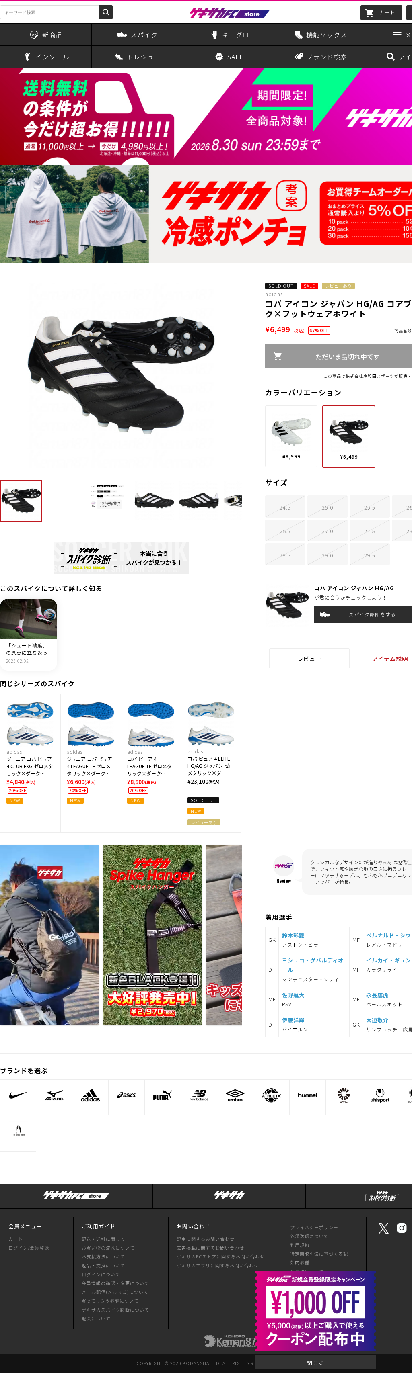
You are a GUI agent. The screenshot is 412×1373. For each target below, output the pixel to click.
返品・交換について (103, 1265)
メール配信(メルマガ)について (115, 1292)
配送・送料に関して (103, 1239)
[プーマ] (163, 1095)
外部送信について (309, 1236)
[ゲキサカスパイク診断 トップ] (382, 1201)
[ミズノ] (54, 1095)
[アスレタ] (271, 1095)
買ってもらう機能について (110, 1300)
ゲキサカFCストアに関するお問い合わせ (221, 1256)
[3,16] (121, 558)
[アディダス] (90, 1095)
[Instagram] (402, 1231)
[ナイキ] (18, 1095)
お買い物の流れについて (108, 1247)
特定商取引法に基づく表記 (319, 1253)
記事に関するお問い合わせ (206, 1239)
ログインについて (101, 1274)
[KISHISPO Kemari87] (229, 1343)
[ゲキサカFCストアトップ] (76, 1199)
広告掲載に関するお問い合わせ (210, 1247)
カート (15, 1239)
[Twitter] (384, 1232)
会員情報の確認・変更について (115, 1283)
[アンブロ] (235, 1095)
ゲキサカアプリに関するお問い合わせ (218, 1265)
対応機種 (299, 1262)
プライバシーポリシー (314, 1227)
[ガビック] (344, 1095)
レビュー (309, 659)
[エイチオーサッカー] (18, 1130)
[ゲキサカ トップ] (229, 1199)
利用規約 (299, 1245)
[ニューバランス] (199, 1095)
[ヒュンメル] (307, 1095)
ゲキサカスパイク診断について (115, 1309)
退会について (96, 1318)
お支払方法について (103, 1256)
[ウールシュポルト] (380, 1095)
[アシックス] (126, 1095)
